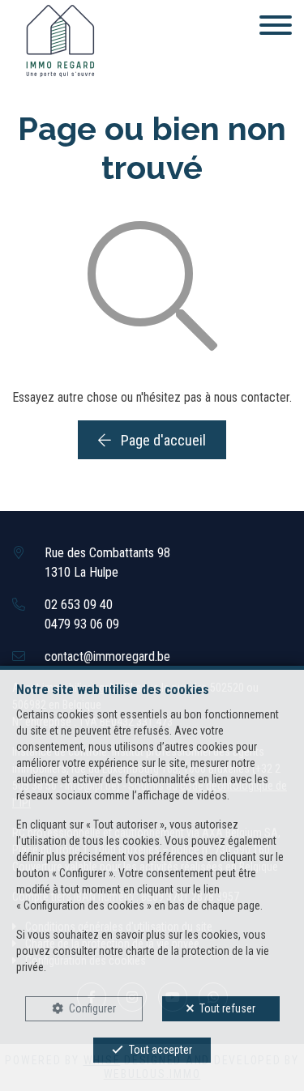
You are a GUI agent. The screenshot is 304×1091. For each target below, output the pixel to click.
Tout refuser (227, 1008)
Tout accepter (160, 1049)
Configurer (92, 1008)
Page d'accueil (162, 440)
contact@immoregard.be (107, 656)
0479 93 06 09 (82, 624)
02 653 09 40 (79, 604)
